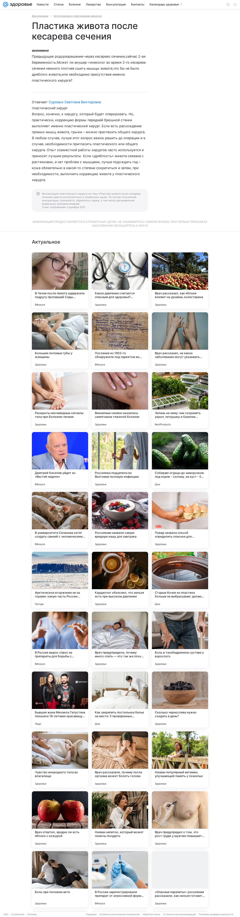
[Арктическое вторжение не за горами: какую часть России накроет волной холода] (60, 580)
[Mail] (5, 4)
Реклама (32, 914)
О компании (17, 914)
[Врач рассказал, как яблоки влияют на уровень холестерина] (180, 280)
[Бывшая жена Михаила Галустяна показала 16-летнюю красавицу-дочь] (60, 700)
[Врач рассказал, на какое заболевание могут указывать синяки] (180, 340)
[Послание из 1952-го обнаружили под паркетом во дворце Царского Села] (120, 340)
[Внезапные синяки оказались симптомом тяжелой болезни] (120, 400)
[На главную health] (20, 4)
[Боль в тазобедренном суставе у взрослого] (180, 640)
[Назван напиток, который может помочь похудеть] (120, 819)
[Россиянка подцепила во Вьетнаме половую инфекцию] (120, 460)
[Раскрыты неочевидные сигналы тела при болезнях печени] (60, 400)
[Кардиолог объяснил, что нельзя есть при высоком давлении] (120, 580)
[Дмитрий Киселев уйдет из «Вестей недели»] (60, 460)
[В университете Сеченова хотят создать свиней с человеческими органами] (60, 520)
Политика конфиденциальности (216, 914)
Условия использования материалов (120, 914)
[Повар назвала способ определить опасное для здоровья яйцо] (180, 520)
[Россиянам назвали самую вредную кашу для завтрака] (120, 520)
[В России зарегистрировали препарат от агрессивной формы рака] (120, 879)
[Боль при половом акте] (60, 879)
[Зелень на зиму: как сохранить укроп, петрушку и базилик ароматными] (180, 400)
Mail (6, 914)
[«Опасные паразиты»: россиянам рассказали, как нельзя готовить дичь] (180, 879)
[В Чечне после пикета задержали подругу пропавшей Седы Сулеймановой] (60, 280)
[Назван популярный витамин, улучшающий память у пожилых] (180, 759)
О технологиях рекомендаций (179, 914)
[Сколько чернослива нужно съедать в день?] (180, 700)
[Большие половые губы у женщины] (60, 340)
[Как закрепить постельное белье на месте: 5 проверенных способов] (120, 700)
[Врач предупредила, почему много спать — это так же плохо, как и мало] (120, 640)
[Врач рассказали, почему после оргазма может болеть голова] (120, 759)
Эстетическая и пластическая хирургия (78, 15)
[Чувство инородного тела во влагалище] (60, 759)
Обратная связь (151, 914)
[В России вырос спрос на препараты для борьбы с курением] (60, 640)
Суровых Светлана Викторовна (75, 102)
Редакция (91, 914)
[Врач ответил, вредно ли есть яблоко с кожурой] (60, 819)
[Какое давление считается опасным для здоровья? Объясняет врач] (120, 280)
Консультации (40, 15)
